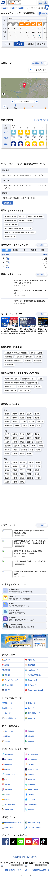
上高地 (40, 379)
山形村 (15, 454)
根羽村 (37, 470)
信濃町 (17, 425)
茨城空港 (28, 361)
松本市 (7, 434)
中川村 (23, 466)
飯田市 (7, 462)
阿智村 (22, 470)
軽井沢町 (16, 446)
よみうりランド (24, 390)
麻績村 (38, 450)
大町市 (29, 414)
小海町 (7, 442)
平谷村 (29, 470)
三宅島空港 (18, 357)
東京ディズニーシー (28, 379)
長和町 (7, 450)
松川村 (22, 418)
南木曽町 (30, 478)
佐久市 (22, 438)
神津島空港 (29, 357)
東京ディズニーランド (12, 379)
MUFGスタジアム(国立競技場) (14, 383)
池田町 (15, 418)
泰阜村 (29, 474)
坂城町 (7, 422)
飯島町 (7, 466)
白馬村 (29, 418)
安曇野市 (37, 438)
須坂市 (15, 414)
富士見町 (24, 450)
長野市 (7, 414)
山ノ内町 (31, 422)
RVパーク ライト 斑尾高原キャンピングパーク (20, 232)
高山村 (23, 422)
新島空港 (38, 357)
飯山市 (37, 414)
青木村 (41, 446)
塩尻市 (15, 438)
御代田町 (25, 446)
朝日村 (22, 454)
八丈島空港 (8, 357)
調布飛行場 (37, 361)
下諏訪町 (15, 450)
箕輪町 (38, 462)
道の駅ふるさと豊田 (25, 220)
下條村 (7, 474)
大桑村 (15, 482)
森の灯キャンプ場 (10, 217)
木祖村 (38, 478)
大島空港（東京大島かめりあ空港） (16, 353)
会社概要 (5, 870)
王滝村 (7, 482)
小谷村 (37, 418)
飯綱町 (32, 425)
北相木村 (39, 442)
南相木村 (30, 442)
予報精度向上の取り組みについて (24, 857)
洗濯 (6, 144)
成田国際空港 (9, 364)
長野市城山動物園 (10, 220)
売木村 (15, 474)
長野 (8, 259)
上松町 (22, 478)
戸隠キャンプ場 (10, 236)
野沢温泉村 (8, 425)
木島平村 (40, 422)
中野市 (22, 414)
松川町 (38, 466)
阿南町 (15, 470)
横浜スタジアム (10, 387)
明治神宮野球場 (32, 383)
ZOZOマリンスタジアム (25, 387)
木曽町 (22, 482)
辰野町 (31, 462)
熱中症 (6, 132)
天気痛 (6, 138)
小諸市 (37, 434)
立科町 (34, 446)
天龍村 (22, 474)
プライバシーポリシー (23, 870)
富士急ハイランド (10, 390)
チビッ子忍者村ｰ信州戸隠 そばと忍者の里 (18, 228)
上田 (8, 263)
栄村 (38, 425)
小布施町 (15, 422)
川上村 (15, 442)
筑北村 (29, 454)
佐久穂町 (8, 446)
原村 (31, 450)
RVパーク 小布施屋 (11, 224)
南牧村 (22, 442)
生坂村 (7, 454)
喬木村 (37, 474)
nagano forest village (35, 217)
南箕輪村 (15, 466)
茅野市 (7, 438)
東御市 (29, 438)
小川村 (25, 425)
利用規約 (12, 870)
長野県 (21, 8)
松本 (8, 267)
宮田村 (31, 466)
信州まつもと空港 (36, 353)
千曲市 (7, 418)
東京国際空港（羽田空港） (13, 361)
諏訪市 (29, 434)
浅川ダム (22, 217)
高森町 (7, 470)
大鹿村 (15, 478)
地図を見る (7, 203)
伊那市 (15, 462)
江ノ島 (38, 387)
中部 (13, 8)
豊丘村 (7, 478)
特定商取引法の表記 (39, 870)
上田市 (15, 434)
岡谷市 (22, 434)
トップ (4, 8)
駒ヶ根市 (23, 462)
